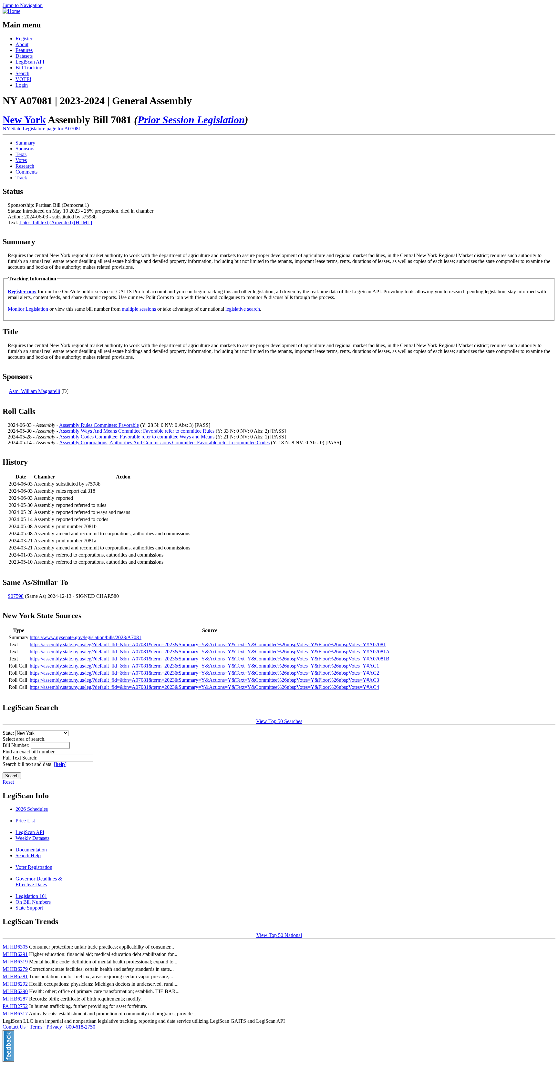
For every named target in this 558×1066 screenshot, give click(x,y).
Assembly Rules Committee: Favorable (99, 425)
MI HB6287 (15, 998)
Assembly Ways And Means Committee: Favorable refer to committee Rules (136, 431)
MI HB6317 (15, 1013)
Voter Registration (34, 867)
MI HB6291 (15, 954)
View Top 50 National (279, 935)
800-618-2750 (80, 1027)
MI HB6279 (15, 969)
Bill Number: (17, 745)
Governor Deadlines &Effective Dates (39, 881)
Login (22, 85)
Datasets (24, 56)
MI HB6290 (15, 991)
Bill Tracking (29, 67)
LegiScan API (30, 62)
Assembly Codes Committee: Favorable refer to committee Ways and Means (136, 436)
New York (24, 120)
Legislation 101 (31, 896)
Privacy (54, 1027)
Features (24, 50)
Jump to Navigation (23, 5)
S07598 (16, 596)
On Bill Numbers (33, 902)
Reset (8, 782)
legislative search (242, 309)
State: (9, 733)
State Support (29, 907)
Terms (36, 1027)
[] (60, 764)
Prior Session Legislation (191, 120)
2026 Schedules (32, 809)
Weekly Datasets (32, 838)
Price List (25, 820)
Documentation (31, 849)
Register (24, 38)
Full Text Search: (21, 757)
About (22, 44)
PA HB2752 (15, 1006)
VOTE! (23, 79)
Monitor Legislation (28, 309)
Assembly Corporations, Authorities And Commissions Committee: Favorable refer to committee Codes (164, 442)
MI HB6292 (15, 984)
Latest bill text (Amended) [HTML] (55, 222)
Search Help (28, 855)
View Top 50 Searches (279, 721)
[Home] (11, 11)
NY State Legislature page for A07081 (42, 128)
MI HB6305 (15, 947)
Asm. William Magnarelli (34, 391)
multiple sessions (139, 309)
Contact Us (14, 1027)
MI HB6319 (15, 961)
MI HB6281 (15, 976)
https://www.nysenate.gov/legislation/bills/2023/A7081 (85, 637)
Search (22, 73)
